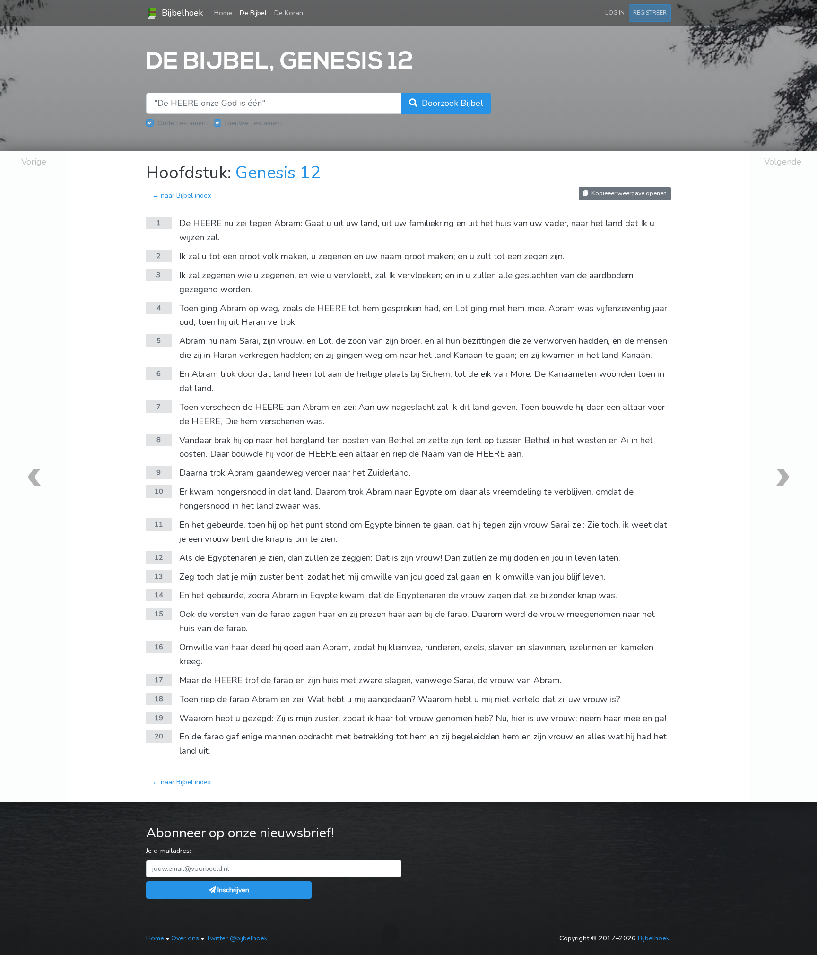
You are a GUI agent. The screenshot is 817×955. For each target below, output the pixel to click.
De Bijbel (253, 12)
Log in (615, 13)
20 (159, 736)
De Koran (288, 12)
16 (159, 646)
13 (159, 576)
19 (159, 717)
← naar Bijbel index (181, 195)
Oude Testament (182, 123)
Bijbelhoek (181, 12)
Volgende (782, 161)
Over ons (185, 938)
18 (159, 698)
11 (159, 524)
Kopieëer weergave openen (628, 193)
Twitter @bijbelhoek (237, 938)
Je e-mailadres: (168, 850)
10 (159, 491)
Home (225, 12)
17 (159, 680)
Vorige (33, 161)
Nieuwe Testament (253, 123)
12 (159, 557)
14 (159, 594)
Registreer (650, 13)
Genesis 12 (278, 172)
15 (159, 613)
